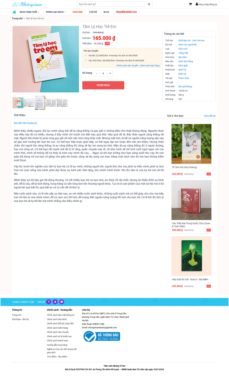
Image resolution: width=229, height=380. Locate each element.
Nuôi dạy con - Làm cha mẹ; (191, 40)
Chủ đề (93, 12)
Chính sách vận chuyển (127, 65)
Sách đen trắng (185, 61)
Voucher (77, 12)
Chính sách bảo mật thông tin (60, 315)
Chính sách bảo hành (57, 319)
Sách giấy (183, 65)
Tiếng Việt (183, 53)
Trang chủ (17, 18)
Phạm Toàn (183, 78)
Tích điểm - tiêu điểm (57, 356)
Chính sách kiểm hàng (57, 328)
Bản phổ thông (185, 86)
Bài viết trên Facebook (25, 123)
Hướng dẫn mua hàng (57, 345)
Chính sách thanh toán (57, 340)
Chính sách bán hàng (149, 65)
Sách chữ (182, 49)
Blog (106, 12)
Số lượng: (87, 72)
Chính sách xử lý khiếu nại (59, 336)
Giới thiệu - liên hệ (20, 319)
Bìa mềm (182, 57)
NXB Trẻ (182, 69)
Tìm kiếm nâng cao (126, 12)
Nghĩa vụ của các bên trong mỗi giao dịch (62, 351)
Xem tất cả (209, 116)
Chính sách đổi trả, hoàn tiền (60, 323)
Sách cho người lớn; (187, 44)
